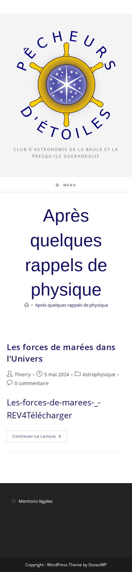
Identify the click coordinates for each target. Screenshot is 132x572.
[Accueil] (26, 305)
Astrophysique (99, 374)
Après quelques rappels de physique (71, 305)
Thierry (23, 374)
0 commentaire (32, 383)
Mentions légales (35, 501)
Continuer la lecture (40, 437)
